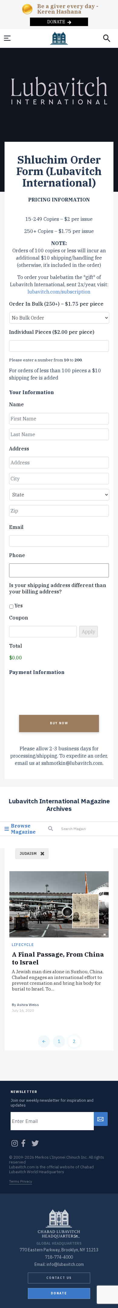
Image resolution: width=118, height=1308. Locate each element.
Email (16, 527)
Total (15, 646)
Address (19, 449)
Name (16, 404)
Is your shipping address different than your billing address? (57, 588)
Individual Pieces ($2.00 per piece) (51, 332)
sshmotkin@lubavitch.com (72, 763)
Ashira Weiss (28, 1004)
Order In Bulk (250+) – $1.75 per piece (56, 304)
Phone (17, 555)
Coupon (18, 618)
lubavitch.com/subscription (59, 292)
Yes (19, 606)
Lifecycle (23, 944)
